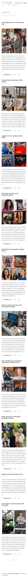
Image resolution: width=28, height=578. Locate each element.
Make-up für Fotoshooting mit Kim (12, 474)
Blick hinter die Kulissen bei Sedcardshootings (10, 194)
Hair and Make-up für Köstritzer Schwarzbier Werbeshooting (12, 361)
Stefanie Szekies (14, 573)
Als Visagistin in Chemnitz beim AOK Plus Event (13, 504)
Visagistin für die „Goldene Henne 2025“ (12, 136)
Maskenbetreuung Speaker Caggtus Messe (13, 250)
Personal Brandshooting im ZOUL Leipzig (12, 80)
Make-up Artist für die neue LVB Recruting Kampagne (11, 305)
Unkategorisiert (7, 74)
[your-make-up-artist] (13, 4)
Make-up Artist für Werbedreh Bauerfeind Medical (11, 417)
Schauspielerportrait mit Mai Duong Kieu (13, 23)
